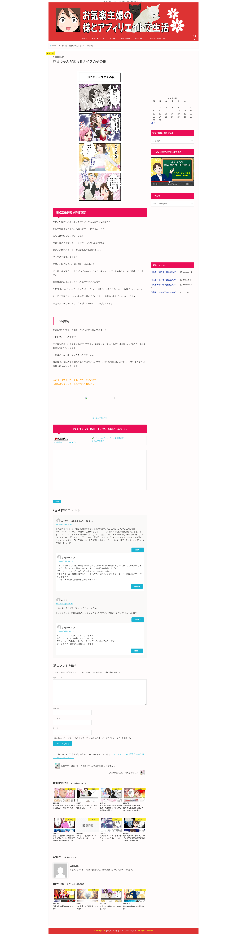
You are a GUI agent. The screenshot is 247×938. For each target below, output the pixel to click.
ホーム (84, 38)
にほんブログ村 (98, 441)
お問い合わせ (125, 38)
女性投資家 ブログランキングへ (65, 442)
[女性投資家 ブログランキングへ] (61, 439)
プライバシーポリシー (157, 38)
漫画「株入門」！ (98, 38)
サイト (55, 728)
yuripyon (74, 866)
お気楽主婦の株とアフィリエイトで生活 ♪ (122, 931)
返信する (138, 550)
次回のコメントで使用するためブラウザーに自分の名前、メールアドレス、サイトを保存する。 (94, 738)
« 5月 (153, 123)
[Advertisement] (76, 470)
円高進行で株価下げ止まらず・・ (165, 272)
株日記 (58, 501)
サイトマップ (139, 38)
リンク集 (112, 38)
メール (57, 718)
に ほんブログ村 (99, 418)
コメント (58, 678)
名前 (56, 708)
